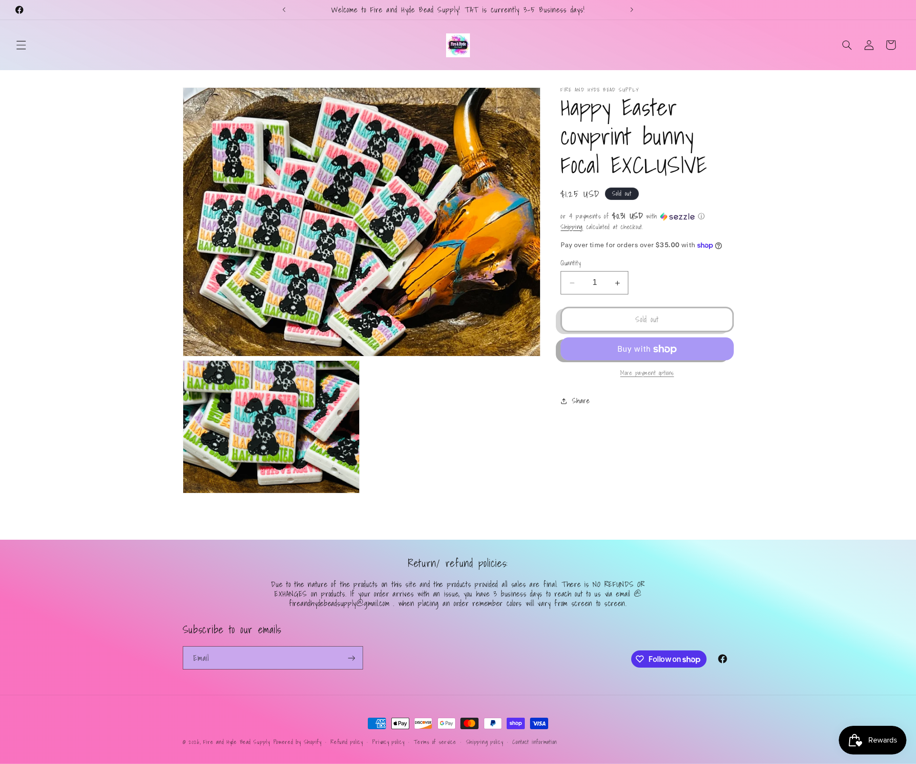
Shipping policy (484, 741)
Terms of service (435, 741)
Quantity (571, 263)
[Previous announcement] (284, 9)
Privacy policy (388, 741)
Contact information (534, 741)
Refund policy (347, 741)
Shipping (572, 226)
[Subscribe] (351, 658)
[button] (21, 45)
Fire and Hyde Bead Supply (236, 741)
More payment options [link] (647, 373)
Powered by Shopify (297, 741)
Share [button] (581, 401)
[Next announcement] (631, 9)
